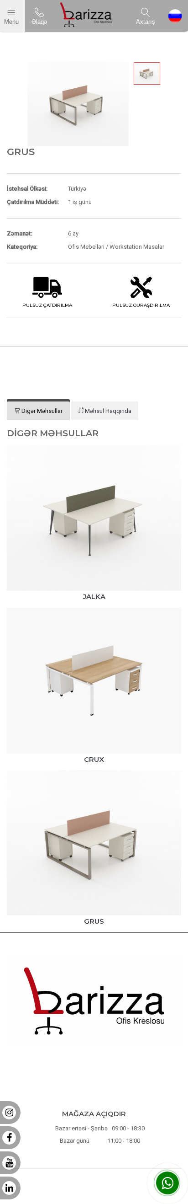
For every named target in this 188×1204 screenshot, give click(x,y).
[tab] (38, 411)
